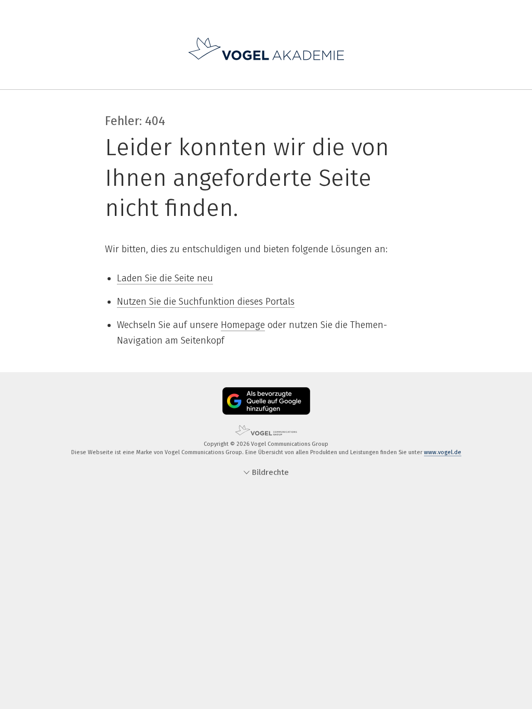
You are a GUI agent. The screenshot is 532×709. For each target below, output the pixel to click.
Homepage (243, 325)
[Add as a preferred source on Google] (266, 401)
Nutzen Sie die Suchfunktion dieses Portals (206, 301)
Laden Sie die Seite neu (165, 278)
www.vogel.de (442, 452)
